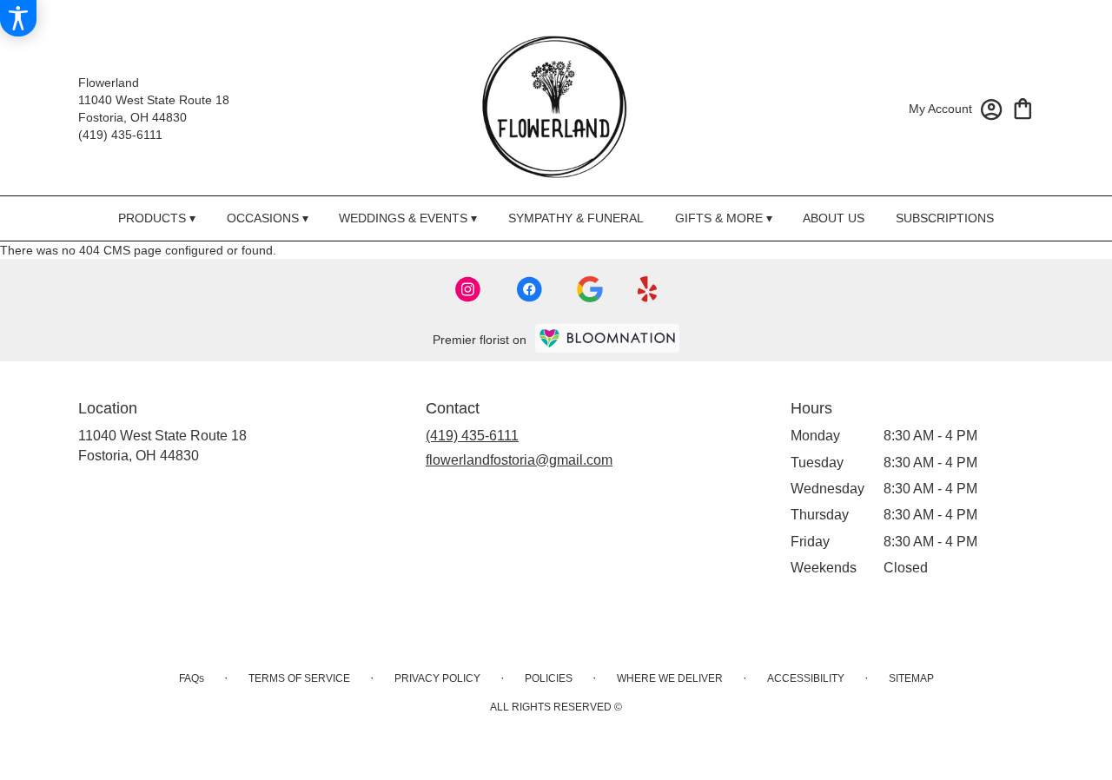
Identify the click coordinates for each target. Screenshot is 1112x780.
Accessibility (805, 678)
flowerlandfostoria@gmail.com (519, 460)
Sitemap (911, 678)
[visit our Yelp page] (647, 289)
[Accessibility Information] (18, 18)
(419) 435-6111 (120, 135)
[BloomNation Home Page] (607, 338)
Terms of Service (299, 678)
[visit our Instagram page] (468, 289)
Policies (549, 678)
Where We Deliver (670, 678)
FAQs (191, 678)
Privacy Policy (437, 678)
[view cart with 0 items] (1023, 107)
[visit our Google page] (589, 289)
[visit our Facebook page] (529, 289)
